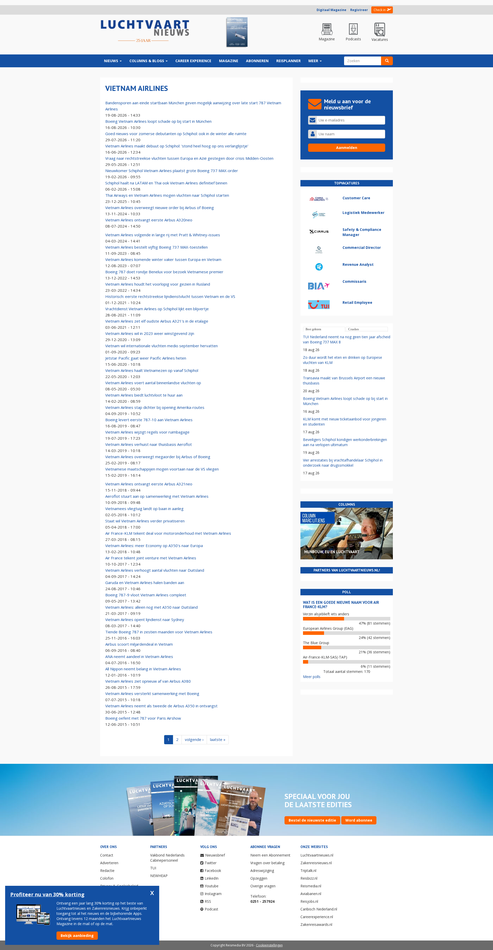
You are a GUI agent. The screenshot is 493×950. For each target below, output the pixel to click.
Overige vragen (263, 885)
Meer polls (311, 676)
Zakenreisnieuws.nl (316, 862)
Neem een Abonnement (270, 855)
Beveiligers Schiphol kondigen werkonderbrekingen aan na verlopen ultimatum (345, 442)
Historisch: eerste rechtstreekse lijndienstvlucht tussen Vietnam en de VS (170, 296)
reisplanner (288, 60)
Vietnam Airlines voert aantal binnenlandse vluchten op (153, 382)
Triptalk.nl (308, 870)
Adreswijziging (262, 870)
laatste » (217, 739)
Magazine (228, 60)
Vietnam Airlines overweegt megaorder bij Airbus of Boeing (157, 456)
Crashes (353, 329)
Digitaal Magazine (331, 10)
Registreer (359, 10)
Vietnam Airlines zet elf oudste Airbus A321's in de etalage (156, 321)
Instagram (213, 893)
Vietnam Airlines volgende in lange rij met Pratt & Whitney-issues (162, 234)
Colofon (106, 878)
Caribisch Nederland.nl (318, 909)
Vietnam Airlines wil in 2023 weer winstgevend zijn (149, 333)
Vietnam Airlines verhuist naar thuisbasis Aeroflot (148, 444)
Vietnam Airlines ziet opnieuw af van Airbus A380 (148, 681)
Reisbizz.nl (308, 878)
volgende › (194, 739)
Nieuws (111, 60)
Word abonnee (358, 820)
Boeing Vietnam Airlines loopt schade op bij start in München (158, 121)
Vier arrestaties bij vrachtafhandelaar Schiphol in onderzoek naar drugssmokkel (343, 463)
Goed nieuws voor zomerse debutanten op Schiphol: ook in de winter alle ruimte (175, 133)
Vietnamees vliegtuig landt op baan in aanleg (144, 508)
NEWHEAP (159, 875)
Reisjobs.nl (309, 901)
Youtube (212, 885)
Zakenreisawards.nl (316, 924)
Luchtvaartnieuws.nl (316, 855)
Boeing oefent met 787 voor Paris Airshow (143, 718)
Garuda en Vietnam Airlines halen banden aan (144, 582)
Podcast (211, 909)
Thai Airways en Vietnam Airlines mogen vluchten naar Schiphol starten (167, 195)
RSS (208, 901)
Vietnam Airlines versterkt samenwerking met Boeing (152, 693)
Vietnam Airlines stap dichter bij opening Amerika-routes (154, 407)
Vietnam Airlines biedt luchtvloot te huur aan (144, 395)
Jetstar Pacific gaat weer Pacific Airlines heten (145, 358)
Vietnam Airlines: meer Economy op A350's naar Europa (154, 545)
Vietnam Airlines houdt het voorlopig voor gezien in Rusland (157, 284)
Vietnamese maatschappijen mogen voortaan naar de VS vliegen (162, 469)
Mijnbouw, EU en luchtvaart (331, 551)
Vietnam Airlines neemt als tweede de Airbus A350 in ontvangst (161, 705)
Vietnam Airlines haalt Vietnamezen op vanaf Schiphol (151, 370)
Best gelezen (313, 329)
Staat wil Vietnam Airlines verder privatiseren (145, 520)
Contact (106, 855)
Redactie (107, 870)
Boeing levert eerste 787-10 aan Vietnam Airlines (149, 419)
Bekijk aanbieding (77, 935)
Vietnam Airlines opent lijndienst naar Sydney (144, 619)
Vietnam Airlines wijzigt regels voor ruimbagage (147, 432)
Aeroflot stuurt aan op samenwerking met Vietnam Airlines (156, 496)
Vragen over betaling (267, 862)
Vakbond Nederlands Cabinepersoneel (167, 858)
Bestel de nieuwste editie (312, 820)
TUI (153, 868)
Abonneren (257, 60)
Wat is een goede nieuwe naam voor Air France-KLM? (341, 604)
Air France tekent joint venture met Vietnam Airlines (150, 557)
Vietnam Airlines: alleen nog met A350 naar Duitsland (151, 607)
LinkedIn (212, 878)
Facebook (213, 870)
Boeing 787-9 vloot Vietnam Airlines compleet (145, 594)
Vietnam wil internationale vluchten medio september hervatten (161, 345)
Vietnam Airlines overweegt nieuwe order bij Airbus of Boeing (159, 207)
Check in (380, 10)
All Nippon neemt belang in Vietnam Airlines (143, 668)
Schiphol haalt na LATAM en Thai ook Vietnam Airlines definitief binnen (166, 182)
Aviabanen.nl (310, 893)
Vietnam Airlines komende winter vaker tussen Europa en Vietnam (163, 259)
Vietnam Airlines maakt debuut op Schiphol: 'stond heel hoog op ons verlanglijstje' (176, 145)
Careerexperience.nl (316, 916)
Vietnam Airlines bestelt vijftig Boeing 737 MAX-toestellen (156, 247)
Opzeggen (258, 878)
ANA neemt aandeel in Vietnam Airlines (139, 656)
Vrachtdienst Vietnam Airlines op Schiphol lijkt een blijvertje (157, 308)
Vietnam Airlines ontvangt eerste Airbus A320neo (148, 219)
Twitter (210, 862)
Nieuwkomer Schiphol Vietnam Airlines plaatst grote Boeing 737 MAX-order (171, 170)
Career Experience (193, 60)
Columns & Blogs (147, 60)
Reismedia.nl (310, 885)
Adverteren (109, 862)
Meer (313, 60)
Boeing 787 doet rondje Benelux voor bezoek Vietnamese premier (164, 271)
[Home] (145, 31)
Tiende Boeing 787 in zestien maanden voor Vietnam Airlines (158, 631)
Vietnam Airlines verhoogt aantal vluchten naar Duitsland (154, 570)
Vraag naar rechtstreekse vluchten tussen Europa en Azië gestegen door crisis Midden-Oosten (189, 158)
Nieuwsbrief (215, 855)
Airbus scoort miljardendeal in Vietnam (139, 644)
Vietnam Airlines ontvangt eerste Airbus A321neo (148, 483)
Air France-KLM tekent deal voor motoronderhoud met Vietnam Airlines (168, 533)
